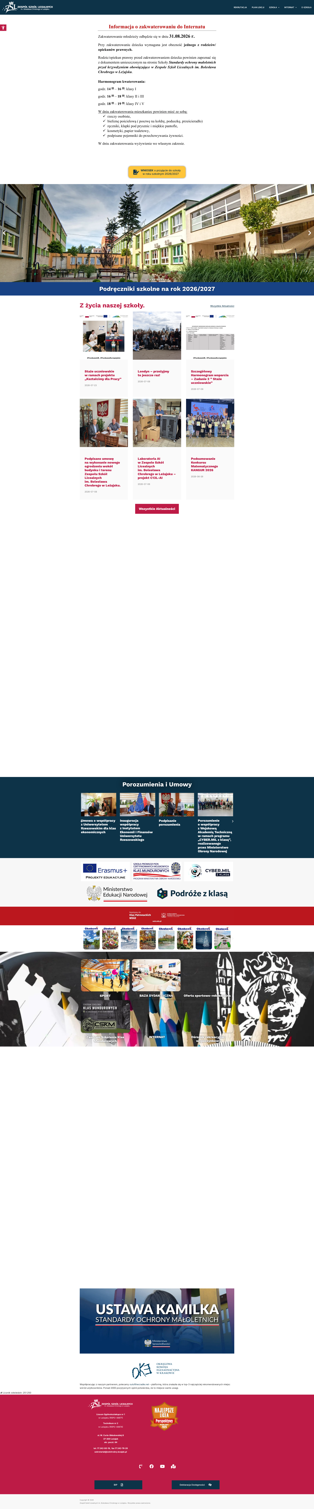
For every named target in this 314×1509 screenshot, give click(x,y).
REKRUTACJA (240, 7)
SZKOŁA (273, 7)
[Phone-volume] (140, 1466)
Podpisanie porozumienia (169, 822)
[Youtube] (162, 1466)
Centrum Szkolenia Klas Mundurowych (105, 1039)
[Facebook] (151, 1466)
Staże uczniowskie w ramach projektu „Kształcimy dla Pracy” (103, 375)
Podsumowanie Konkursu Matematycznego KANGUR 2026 (204, 464)
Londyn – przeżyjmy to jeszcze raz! (153, 373)
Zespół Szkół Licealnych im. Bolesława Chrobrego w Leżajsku (103, 1503)
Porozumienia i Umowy (157, 784)
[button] (3, 27)
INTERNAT (289, 7)
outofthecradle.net (139, 1384)
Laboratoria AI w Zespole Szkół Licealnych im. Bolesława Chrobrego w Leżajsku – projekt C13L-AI (157, 468)
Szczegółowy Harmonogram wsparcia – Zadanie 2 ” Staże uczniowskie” (210, 377)
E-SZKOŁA (307, 7)
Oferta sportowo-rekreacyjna (207, 995)
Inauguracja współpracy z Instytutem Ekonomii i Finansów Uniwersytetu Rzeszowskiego (136, 830)
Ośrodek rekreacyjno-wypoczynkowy (208, 1039)
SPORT (105, 996)
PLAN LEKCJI (258, 7)
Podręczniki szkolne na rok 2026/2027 (157, 288)
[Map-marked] (173, 1466)
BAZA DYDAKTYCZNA (156, 995)
